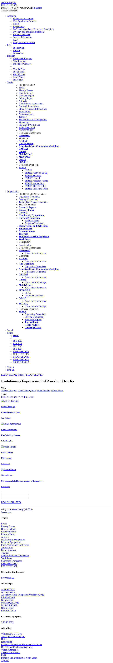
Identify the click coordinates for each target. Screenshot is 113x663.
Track (3, 394)
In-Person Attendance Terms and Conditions (33, 29)
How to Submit (26, 93)
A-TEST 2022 (8, 589)
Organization (13, 191)
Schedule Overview (22, 63)
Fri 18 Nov (18, 79)
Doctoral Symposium (29, 106)
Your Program (19, 61)
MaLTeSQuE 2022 (10, 602)
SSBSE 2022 (7, 622)
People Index (25, 245)
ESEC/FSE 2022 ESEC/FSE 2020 (17, 397)
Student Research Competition (33, 119)
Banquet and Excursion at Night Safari (19, 658)
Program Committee (34, 223)
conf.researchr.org (15, 509)
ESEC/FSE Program (22, 58)
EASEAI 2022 (8, 597)
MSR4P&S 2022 (9, 605)
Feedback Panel (32, 220)
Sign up (10, 369)
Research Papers (26, 95)
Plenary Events (26, 90)
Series (16, 335)
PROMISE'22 (7, 577)
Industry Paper (25, 98)
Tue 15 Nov (18, 71)
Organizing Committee (29, 196)
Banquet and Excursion (24, 42)
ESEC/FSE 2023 (21, 351)
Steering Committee (28, 199)
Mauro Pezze (57, 390)
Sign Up (5, 660)
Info (9, 45)
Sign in (10, 367)
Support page (6, 512)
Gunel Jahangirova (27, 390)
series (21, 375)
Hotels (16, 24)
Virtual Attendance (21, 34)
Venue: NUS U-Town (23, 18)
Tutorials (23, 117)
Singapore (37, 7)
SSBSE (28, 170)
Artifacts (23, 101)
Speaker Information (22, 37)
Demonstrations (26, 114)
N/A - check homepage (35, 253)
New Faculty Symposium (31, 103)
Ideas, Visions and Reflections (33, 109)
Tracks (10, 82)
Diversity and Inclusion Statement (28, 32)
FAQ (15, 40)
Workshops (24, 122)
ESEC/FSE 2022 (9, 375)
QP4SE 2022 (7, 608)
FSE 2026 (17, 343)
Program (11, 55)
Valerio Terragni (8, 390)
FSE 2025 (17, 346)
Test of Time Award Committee (33, 202)
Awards (16, 50)
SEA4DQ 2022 (8, 610)
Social (22, 87)
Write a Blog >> (8, 2)
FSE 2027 (17, 341)
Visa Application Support (24, 21)
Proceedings (18, 53)
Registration (18, 26)
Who (3, 388)
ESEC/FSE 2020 (27, 127)
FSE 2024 (17, 349)
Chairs (28, 293)
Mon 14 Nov (19, 69)
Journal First (24, 111)
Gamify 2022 (7, 600)
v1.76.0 (28, 509)
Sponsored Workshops (29, 125)
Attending (11, 16)
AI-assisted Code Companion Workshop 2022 (22, 594)
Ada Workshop (8, 592)
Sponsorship (18, 48)
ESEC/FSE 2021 (27, 130)
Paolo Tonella (43, 390)
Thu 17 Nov (18, 77)
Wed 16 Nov (19, 74)
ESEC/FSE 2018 (21, 362)
